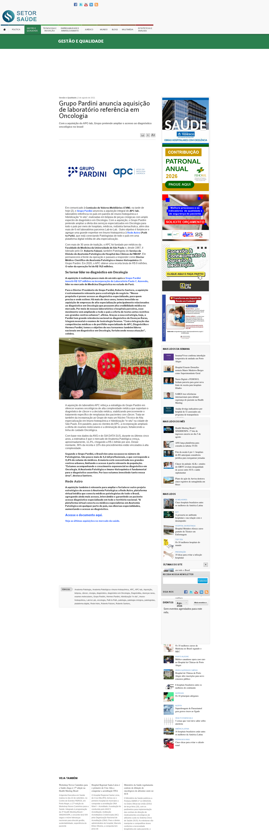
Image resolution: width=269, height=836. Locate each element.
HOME (5, 29)
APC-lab (138, 590)
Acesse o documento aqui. (84, 515)
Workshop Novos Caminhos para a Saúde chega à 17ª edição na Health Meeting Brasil (73, 787)
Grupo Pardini (99, 597)
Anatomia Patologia (83, 590)
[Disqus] (109, 653)
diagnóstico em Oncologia (119, 593)
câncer (85, 593)
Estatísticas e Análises (145, 29)
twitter (81, 4)
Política (16, 29)
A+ (153, 135)
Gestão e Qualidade (32, 29)
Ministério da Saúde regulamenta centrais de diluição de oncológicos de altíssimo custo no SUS (138, 789)
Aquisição (148, 590)
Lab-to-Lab (91, 600)
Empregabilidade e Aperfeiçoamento (70, 29)
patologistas (149, 600)
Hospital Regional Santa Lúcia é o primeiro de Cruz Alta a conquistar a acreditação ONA (106, 787)
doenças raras (148, 593)
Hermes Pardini (113, 597)
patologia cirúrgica (135, 600)
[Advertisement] (134, 72)
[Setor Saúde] (21, 16)
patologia (122, 600)
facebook (76, 4)
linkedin (91, 4)
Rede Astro (133, 232)
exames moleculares (83, 597)
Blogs (115, 29)
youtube (86, 4)
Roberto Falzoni (108, 604)
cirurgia (92, 593)
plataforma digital (82, 604)
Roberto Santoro (123, 604)
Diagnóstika (136, 593)
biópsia (78, 593)
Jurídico (89, 29)
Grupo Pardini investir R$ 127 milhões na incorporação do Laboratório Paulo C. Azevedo (106, 279)
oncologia (101, 600)
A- (148, 135)
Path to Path (112, 600)
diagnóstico (101, 593)
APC (132, 590)
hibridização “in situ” (129, 597)
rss (96, 4)
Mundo (104, 29)
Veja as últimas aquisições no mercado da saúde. (92, 520)
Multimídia (127, 29)
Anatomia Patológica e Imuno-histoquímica (110, 590)
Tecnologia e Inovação (49, 29)
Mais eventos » (200, 602)
